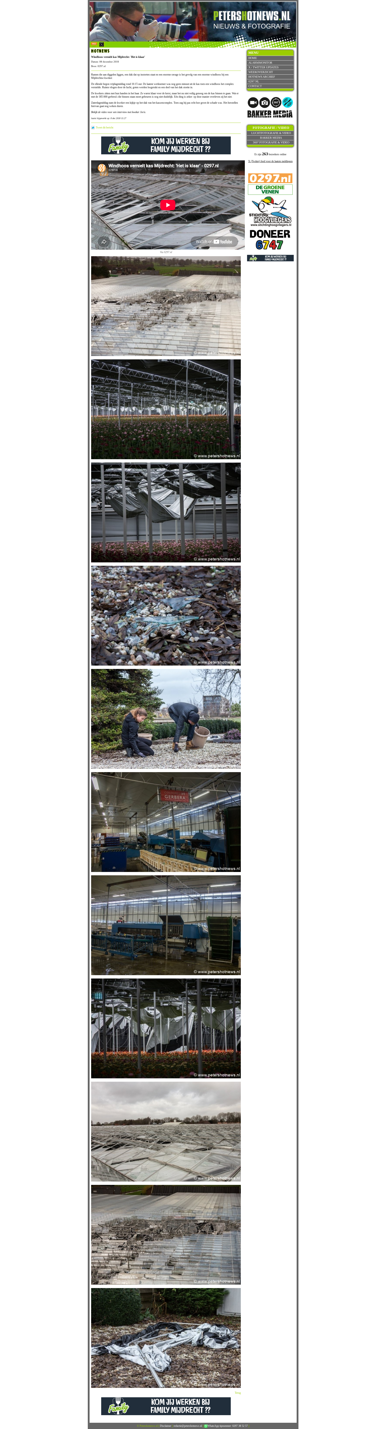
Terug (238, 1392)
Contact (255, 86)
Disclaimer (165, 1425)
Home (252, 58)
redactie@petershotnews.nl (188, 1425)
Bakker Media (271, 137)
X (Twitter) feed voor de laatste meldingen (270, 161)
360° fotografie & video (271, 142)
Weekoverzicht (260, 72)
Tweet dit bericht (104, 127)
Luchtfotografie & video (271, 133)
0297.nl (253, 81)
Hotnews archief (261, 76)
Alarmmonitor (260, 62)
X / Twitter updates (263, 67)
